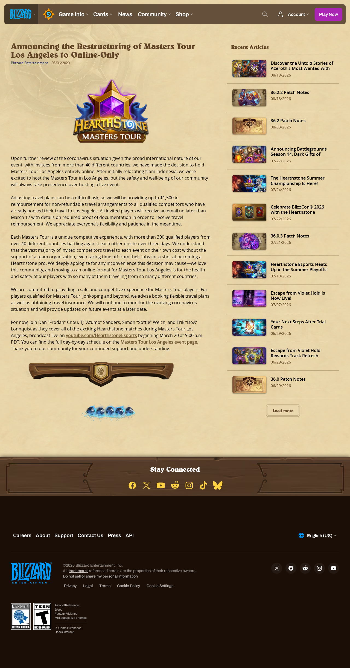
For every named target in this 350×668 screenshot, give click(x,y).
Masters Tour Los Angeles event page (159, 342)
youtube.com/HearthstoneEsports (101, 335)
